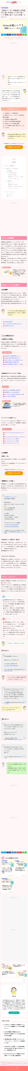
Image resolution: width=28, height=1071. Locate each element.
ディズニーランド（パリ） (12, 442)
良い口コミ (10, 194)
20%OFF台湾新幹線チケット (13, 355)
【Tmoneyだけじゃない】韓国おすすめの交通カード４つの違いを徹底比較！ (14, 1054)
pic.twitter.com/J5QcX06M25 (11, 526)
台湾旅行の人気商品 (12, 174)
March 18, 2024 (8, 670)
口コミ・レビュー (10, 191)
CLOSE (14, 162)
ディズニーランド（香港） (12, 438)
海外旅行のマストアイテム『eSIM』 (16, 176)
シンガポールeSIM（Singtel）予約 (14, 394)
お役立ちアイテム (5, 7)
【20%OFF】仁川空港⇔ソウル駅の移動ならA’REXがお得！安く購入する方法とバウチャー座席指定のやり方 (14, 1048)
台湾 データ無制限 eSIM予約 (13, 390)
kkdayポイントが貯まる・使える (15, 186)
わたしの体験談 (10, 165)
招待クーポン (11, 182)
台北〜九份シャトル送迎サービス (14, 360)
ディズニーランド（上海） (12, 440)
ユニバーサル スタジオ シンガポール (15, 436)
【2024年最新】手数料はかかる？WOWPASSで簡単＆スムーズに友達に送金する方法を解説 (14, 1033)
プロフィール (14, 1012)
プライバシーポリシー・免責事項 (13, 1067)
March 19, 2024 (17, 739)
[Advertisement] (14, 58)
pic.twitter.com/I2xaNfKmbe (11, 665)
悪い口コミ (10, 196)
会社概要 (9, 170)
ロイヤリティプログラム (13, 188)
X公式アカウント (9, 325)
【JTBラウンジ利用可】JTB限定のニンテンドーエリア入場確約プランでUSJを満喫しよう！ (14, 1026)
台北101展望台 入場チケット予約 (14, 364)
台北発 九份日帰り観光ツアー (13, 358)
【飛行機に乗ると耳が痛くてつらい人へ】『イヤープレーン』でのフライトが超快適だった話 (14, 1041)
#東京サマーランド (10, 496)
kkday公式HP (8, 321)
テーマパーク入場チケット (13, 178)
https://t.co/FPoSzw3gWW (12, 524)
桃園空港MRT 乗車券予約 (12, 362)
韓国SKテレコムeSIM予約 (12, 392)
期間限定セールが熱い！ (13, 184)
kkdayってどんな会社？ (12, 168)
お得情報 (9, 181)
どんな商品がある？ (12, 172)
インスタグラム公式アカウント (13, 323)
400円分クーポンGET (14, 147)
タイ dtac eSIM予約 (10, 396)
